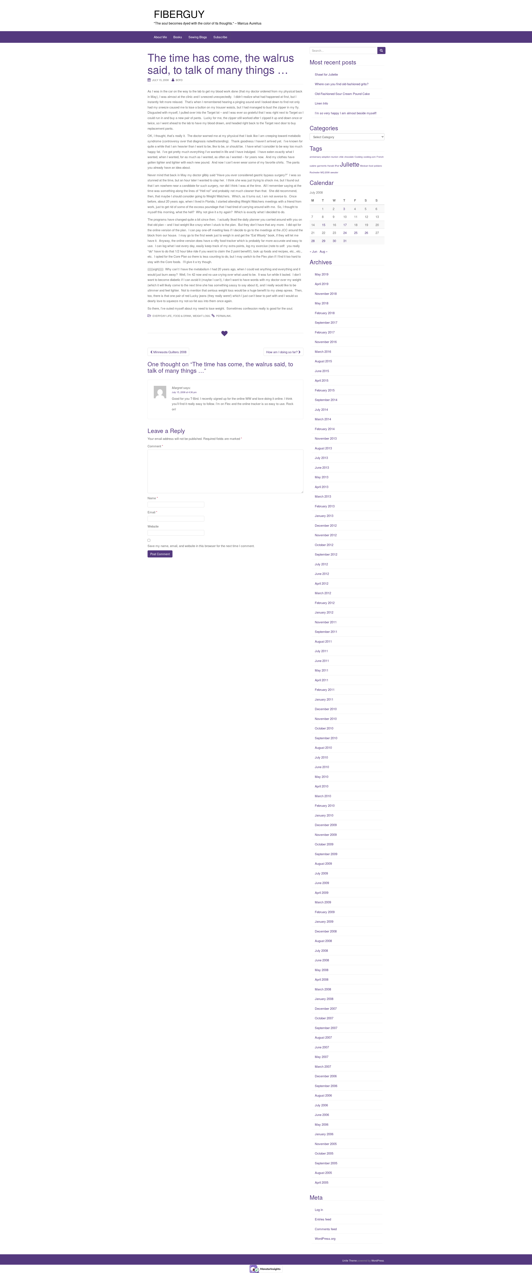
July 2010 (321, 757)
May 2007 (321, 1056)
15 (323, 225)
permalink (223, 315)
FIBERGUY (179, 13)
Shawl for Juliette (326, 74)
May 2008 (321, 970)
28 (313, 241)
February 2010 (325, 805)
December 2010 (326, 709)
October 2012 (324, 544)
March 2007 (323, 1066)
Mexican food (366, 165)
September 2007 (326, 1028)
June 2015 (322, 371)
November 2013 (326, 438)
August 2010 (323, 747)
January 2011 (324, 699)
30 (334, 241)
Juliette (349, 164)
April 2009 (321, 892)
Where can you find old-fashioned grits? (341, 84)
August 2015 (323, 361)
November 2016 (326, 341)
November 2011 (326, 622)
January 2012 (324, 612)
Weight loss (201, 315)
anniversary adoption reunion (324, 156)
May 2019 (321, 274)
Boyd (179, 80)
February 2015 (325, 390)
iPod (337, 165)
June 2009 (322, 883)
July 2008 (321, 950)
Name (153, 498)
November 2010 (326, 718)
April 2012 (321, 583)
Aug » (324, 251)
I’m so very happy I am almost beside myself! (346, 113)
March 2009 (323, 902)
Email (152, 512)
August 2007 (323, 1037)
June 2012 (322, 573)
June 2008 (322, 960)
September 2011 (326, 631)
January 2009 (324, 921)
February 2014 (325, 429)
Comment (155, 446)
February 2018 (325, 313)
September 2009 (326, 854)
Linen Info (321, 103)
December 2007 (326, 1008)
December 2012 (326, 525)
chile (341, 156)
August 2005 (323, 1172)
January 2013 (324, 515)
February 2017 (325, 332)
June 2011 (322, 660)
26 (366, 232)
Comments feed (326, 1229)
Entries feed (323, 1219)
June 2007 (322, 1047)
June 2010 (322, 767)
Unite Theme (349, 1260)
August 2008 (323, 940)
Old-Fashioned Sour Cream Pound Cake (342, 93)
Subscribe (220, 37)
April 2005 (321, 1182)
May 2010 (321, 776)
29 (323, 241)
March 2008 (323, 989)
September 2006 (326, 1086)
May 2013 (321, 477)
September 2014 (326, 399)
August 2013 (323, 448)
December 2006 (326, 1076)
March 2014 (323, 419)
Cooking (359, 156)
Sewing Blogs (197, 37)
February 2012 (325, 602)
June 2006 (322, 1114)
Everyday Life (162, 315)
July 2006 (321, 1105)
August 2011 (323, 641)
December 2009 (326, 825)
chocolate (349, 156)
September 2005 (326, 1163)
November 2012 (326, 535)
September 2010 (326, 738)
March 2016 (323, 351)
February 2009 (325, 912)
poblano (378, 165)
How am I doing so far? (282, 352)
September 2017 (326, 322)
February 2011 (325, 689)
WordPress (377, 1260)
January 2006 (324, 1134)
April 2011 (321, 680)
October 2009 (324, 844)
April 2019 (321, 284)
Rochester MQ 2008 (320, 172)
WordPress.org (325, 1238)
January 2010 (324, 815)
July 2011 (321, 651)
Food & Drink (182, 315)
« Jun (313, 251)
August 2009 (323, 863)
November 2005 (326, 1143)
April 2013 (321, 487)
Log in (319, 1209)
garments (321, 165)
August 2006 (323, 1095)
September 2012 (326, 554)
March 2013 (323, 496)
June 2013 (322, 467)
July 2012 (321, 564)
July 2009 (321, 873)
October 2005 (324, 1153)
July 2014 (321, 409)
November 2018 (326, 293)
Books (177, 37)
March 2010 (323, 796)
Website (153, 526)
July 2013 (321, 457)
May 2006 (321, 1124)
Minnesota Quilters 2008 (169, 352)
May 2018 (321, 303)
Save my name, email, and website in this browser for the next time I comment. (201, 546)
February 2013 (325, 506)
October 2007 (324, 1018)
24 (345, 232)
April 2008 (321, 979)
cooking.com (369, 156)
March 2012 (323, 593)
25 (355, 232)
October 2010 (324, 728)
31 (345, 241)
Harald (330, 165)
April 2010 (321, 786)
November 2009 (326, 834)
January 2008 (324, 998)
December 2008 (326, 931)
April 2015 (321, 380)
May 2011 (321, 670)
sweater (334, 172)
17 (345, 225)
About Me (160, 37)
